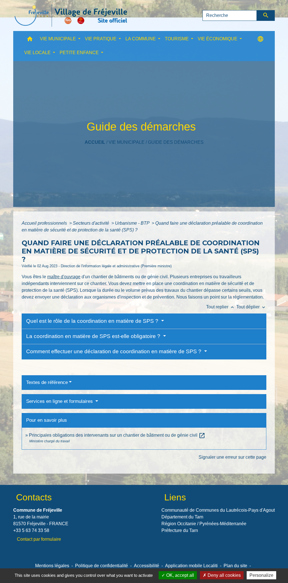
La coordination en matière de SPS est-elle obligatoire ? (94, 336)
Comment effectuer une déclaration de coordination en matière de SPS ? (114, 351)
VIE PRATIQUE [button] (101, 38)
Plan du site (235, 565)
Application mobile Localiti (191, 565)
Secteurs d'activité (91, 223)
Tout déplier (251, 306)
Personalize (261, 575)
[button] (30, 40)
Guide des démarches (176, 142)
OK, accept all (179, 575)
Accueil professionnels (45, 223)
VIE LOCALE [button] (38, 52)
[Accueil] (71, 15)
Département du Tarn (182, 516)
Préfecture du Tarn (179, 530)
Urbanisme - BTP (132, 223)
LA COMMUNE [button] (141, 38)
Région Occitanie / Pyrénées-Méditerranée (203, 523)
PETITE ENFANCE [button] (80, 52)
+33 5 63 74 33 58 (31, 530)
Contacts (34, 497)
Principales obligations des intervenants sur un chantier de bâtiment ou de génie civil (117, 435)
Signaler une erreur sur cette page (232, 457)
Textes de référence (47, 382)
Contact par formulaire (39, 539)
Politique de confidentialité (101, 565)
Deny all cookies (223, 575)
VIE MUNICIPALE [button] (58, 38)
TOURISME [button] (177, 38)
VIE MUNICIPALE (127, 142)
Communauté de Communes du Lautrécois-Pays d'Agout (218, 510)
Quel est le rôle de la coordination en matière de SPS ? (93, 321)
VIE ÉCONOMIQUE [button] (218, 38)
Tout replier (220, 306)
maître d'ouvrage (63, 276)
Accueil (95, 142)
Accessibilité (146, 565)
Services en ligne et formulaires (60, 401)
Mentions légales (52, 565)
